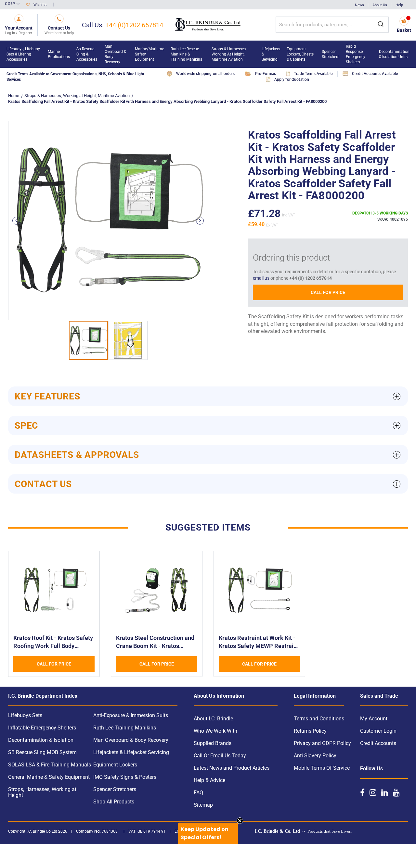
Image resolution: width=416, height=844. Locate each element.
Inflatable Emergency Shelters (42, 728)
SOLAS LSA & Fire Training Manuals (49, 765)
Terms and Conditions (319, 719)
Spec (26, 425)
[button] (12, 4)
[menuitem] (24, 54)
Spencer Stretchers (114, 789)
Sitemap (203, 805)
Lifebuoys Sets (25, 715)
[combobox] (332, 25)
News (359, 5)
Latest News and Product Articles (231, 768)
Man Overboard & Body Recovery (130, 740)
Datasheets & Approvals (77, 454)
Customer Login (378, 731)
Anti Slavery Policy (315, 755)
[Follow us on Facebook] (362, 792)
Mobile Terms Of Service (322, 768)
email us (261, 278)
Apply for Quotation (291, 79)
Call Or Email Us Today (220, 755)
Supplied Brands (212, 743)
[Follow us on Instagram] (373, 792)
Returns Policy (310, 731)
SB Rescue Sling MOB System (42, 752)
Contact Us (43, 484)
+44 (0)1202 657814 (134, 25)
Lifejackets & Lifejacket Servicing (131, 752)
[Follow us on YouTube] (396, 792)
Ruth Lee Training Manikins (124, 728)
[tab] (208, 396)
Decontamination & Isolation (40, 740)
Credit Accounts (378, 743)
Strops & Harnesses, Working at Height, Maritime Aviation (77, 95)
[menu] (208, 54)
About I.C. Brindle (213, 719)
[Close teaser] (240, 820)
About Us (379, 5)
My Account (373, 719)
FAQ (198, 792)
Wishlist (40, 5)
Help (399, 5)
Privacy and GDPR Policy (322, 743)
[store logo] (208, 25)
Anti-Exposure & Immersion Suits (130, 715)
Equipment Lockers (115, 765)
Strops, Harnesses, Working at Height (42, 792)
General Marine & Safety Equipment (49, 777)
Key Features (47, 396)
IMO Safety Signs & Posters (124, 777)
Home (13, 95)
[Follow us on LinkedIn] (384, 792)
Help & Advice (209, 780)
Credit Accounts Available (375, 73)
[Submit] (380, 25)
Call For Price (328, 292)
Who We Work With (215, 731)
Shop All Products (113, 802)
